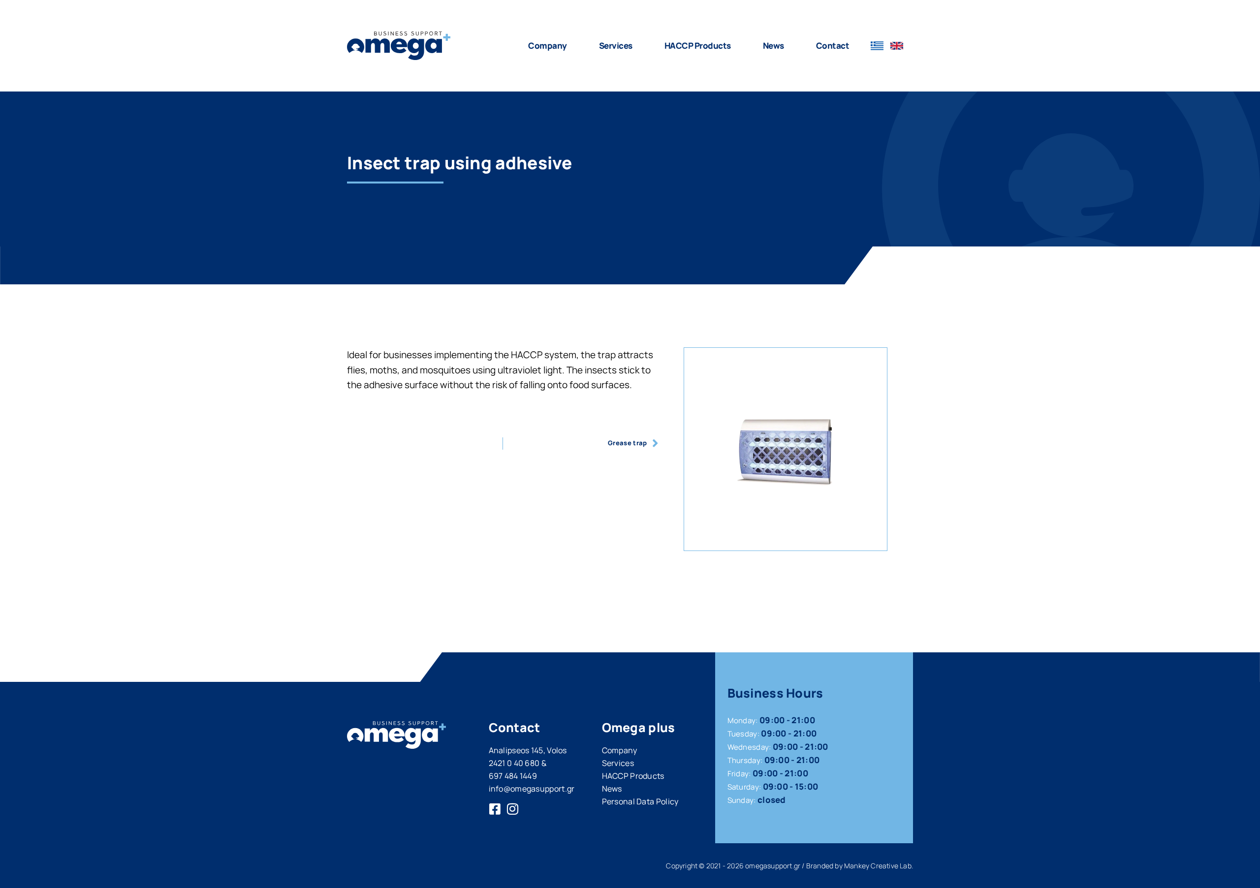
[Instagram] (512, 808)
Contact (833, 45)
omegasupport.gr (772, 865)
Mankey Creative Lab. (878, 865)
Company (547, 45)
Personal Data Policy (640, 801)
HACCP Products (697, 45)
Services (615, 45)
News (773, 45)
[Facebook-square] (495, 808)
